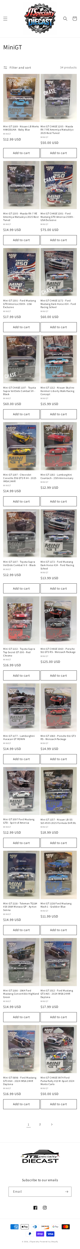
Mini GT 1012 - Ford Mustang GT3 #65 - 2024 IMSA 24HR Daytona (57, 994)
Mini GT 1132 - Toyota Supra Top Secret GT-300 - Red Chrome (19, 652)
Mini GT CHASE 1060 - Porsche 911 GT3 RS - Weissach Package (58, 650)
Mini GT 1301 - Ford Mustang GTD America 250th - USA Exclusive (19, 304)
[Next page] (51, 1124)
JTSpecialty (34, 1241)
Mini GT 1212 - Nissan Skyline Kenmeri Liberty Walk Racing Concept (57, 391)
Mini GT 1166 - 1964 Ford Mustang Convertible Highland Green (21, 994)
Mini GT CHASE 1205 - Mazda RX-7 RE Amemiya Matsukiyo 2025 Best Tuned (57, 130)
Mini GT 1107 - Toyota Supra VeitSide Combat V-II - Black (19, 563)
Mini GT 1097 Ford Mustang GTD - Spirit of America (19, 821)
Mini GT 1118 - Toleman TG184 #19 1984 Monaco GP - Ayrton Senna (20, 907)
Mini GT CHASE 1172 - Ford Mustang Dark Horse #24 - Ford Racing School (58, 304)
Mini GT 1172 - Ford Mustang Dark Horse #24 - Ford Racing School (57, 565)
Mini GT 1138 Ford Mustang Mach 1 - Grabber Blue (56, 905)
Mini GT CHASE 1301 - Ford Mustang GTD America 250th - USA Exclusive (57, 217)
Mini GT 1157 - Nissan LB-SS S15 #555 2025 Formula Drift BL (58, 821)
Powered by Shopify (49, 1241)
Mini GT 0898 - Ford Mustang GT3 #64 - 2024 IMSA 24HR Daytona (19, 1081)
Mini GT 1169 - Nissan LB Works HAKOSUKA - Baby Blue (21, 128)
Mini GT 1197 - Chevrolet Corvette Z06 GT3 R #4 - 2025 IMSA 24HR (19, 478)
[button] (5, 18)
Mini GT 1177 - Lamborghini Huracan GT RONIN (19, 737)
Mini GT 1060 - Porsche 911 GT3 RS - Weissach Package (58, 737)
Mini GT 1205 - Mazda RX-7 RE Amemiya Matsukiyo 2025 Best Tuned (21, 217)
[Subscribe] (66, 1192)
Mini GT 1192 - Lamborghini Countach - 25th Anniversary (57, 476)
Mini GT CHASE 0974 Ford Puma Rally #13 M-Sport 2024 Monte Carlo (57, 1081)
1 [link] (28, 1124)
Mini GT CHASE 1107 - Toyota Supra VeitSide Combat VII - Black (19, 391)
